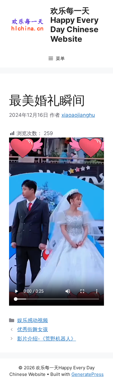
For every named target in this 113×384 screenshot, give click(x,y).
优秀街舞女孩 (32, 329)
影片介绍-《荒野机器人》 (46, 339)
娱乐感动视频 (32, 320)
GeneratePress (87, 374)
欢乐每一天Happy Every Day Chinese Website (74, 25)
